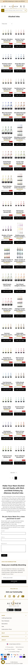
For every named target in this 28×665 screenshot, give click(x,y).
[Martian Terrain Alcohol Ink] (20, 32)
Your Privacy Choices (10, 649)
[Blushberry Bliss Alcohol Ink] (7, 301)
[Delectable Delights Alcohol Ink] (20, 326)
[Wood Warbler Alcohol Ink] (7, 179)
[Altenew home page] (13, 6)
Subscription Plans (7, 629)
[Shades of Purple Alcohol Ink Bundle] (7, 228)
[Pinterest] (14, 597)
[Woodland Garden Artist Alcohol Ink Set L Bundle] (20, 130)
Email (3, 537)
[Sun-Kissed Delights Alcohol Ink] (20, 277)
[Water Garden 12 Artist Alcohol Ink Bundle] (20, 252)
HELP (3, 633)
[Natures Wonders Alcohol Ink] (7, 32)
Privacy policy (10, 647)
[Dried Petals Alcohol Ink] (7, 154)
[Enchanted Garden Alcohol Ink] (7, 424)
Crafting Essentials (7, 618)
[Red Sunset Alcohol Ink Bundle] (20, 203)
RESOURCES (5, 636)
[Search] (2, 10)
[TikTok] (18, 597)
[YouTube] (22, 597)
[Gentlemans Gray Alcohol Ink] (20, 81)
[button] (3, 662)
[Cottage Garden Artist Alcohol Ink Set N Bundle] (20, 301)
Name (3, 530)
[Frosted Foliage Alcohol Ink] (7, 130)
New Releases (5, 621)
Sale (3, 626)
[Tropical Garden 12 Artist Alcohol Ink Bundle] (7, 252)
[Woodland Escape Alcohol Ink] (20, 105)
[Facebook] (5, 597)
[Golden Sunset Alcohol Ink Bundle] (7, 81)
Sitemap (20, 649)
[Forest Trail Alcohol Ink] (20, 154)
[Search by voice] (25, 10)
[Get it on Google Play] (17, 610)
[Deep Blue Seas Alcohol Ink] (20, 56)
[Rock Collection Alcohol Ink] (20, 448)
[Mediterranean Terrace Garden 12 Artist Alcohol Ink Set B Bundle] (20, 228)
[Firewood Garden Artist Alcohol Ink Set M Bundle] (20, 179)
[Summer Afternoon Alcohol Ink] (7, 326)
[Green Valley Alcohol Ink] (7, 399)
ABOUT (4, 639)
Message (4, 543)
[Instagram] (9, 597)
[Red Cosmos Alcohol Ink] (20, 350)
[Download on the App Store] (10, 610)
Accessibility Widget (15, 651)
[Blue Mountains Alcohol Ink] (7, 105)
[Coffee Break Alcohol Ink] (20, 375)
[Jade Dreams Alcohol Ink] (7, 277)
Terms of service (20, 647)
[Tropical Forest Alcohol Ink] (7, 448)
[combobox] (14, 10)
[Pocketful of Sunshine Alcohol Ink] (7, 350)
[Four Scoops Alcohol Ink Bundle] (7, 203)
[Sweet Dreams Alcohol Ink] (20, 399)
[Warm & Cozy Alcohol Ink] (20, 424)
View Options (7, 46)
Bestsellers (5, 623)
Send (4, 555)
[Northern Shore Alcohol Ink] (7, 56)
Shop (3, 615)
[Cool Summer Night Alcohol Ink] (7, 375)
